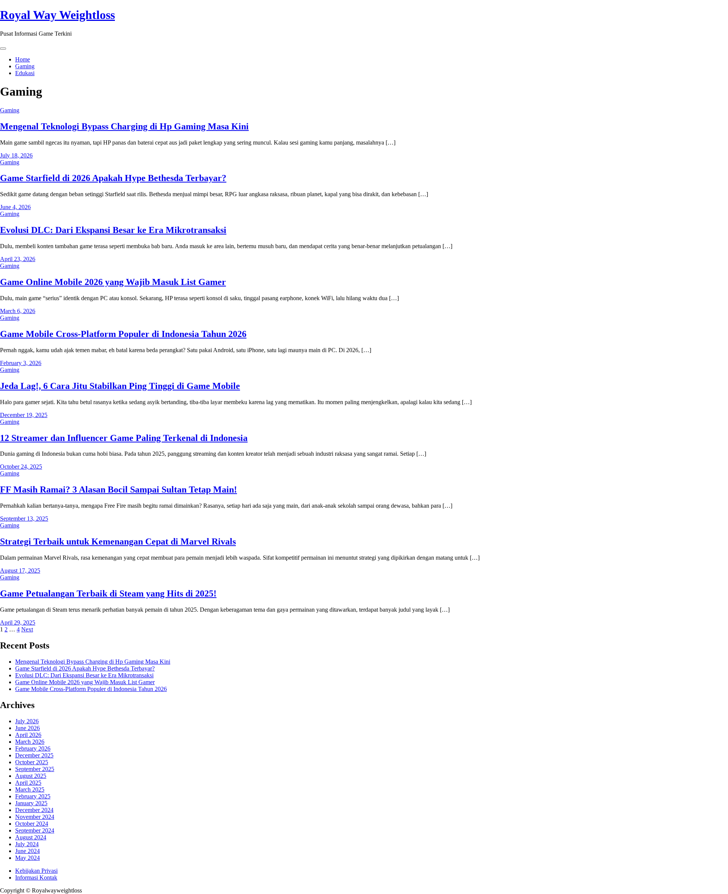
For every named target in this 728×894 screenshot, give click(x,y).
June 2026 (27, 728)
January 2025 (31, 803)
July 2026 (27, 721)
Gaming (25, 66)
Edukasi (25, 73)
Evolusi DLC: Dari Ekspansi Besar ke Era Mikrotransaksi (113, 230)
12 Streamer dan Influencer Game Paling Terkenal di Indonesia (124, 438)
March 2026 (29, 741)
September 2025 (34, 769)
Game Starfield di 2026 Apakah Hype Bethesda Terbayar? (113, 178)
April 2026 (28, 735)
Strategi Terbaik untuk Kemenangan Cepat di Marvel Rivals (118, 541)
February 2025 (32, 796)
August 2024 (30, 837)
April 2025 (28, 782)
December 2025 (34, 755)
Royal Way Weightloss (57, 15)
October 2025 (31, 762)
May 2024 (27, 858)
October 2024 (31, 823)
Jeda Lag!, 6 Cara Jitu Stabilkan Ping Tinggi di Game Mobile (120, 386)
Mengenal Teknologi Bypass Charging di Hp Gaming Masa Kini (124, 126)
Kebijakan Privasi (36, 870)
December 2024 (34, 810)
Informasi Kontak (36, 877)
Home (22, 59)
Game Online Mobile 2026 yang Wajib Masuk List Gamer (113, 282)
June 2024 (27, 851)
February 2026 (32, 748)
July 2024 (27, 844)
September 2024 (34, 830)
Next (27, 629)
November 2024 (34, 817)
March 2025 (29, 789)
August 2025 (30, 776)
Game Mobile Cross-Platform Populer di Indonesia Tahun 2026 (123, 334)
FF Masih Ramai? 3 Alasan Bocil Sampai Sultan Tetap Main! (118, 489)
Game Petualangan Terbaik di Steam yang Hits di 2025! (108, 593)
